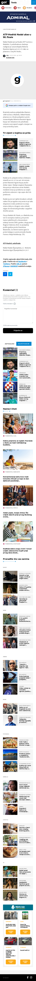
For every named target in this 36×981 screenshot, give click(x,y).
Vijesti (19, 7)
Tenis (14, 2)
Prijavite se (18, 331)
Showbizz (29, 7)
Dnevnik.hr (8, 7)
